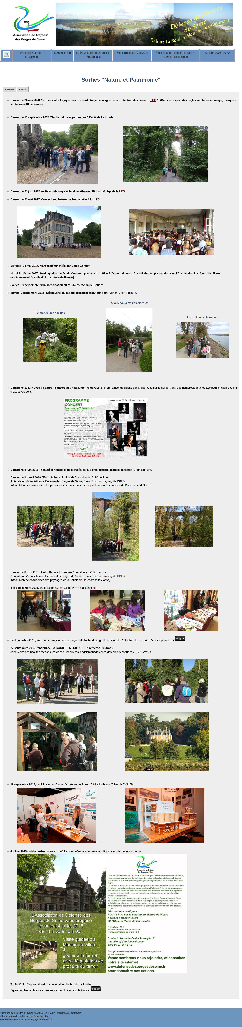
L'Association (62, 52)
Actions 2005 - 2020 (217, 52)
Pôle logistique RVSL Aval (132, 52)
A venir (22, 89)
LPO (153, 100)
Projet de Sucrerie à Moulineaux (32, 54)
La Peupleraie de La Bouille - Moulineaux (92, 54)
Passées (9, 89)
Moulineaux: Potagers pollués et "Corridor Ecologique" (175, 54)
